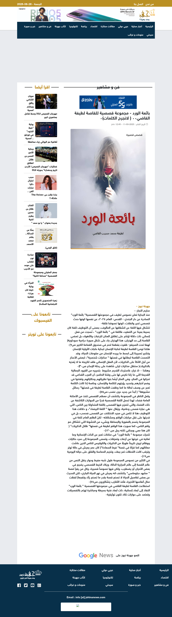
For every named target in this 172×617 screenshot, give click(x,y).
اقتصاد (93, 26)
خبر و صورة (29, 26)
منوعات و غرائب (76, 584)
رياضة (84, 26)
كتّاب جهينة (60, 26)
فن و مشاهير (45, 26)
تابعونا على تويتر (42, 333)
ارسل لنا (149, 7)
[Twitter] (26, 584)
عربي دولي (123, 26)
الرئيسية (149, 26)
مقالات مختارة (108, 26)
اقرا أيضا (42, 86)
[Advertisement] (86, 56)
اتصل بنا (138, 3)
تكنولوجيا (73, 26)
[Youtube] (32, 584)
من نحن (149, 3)
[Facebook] (19, 584)
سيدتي (109, 584)
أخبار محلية (137, 26)
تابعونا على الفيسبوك (41, 316)
